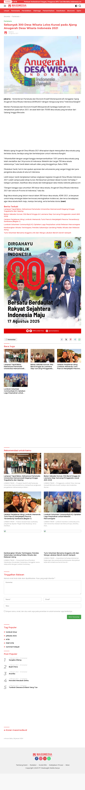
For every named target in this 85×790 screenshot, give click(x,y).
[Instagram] (40, 759)
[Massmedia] (17, 6)
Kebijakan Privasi (56, 765)
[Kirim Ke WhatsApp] (79, 339)
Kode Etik (43, 765)
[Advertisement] (42, 131)
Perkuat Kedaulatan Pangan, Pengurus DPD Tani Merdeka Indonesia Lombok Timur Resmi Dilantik (41, 2)
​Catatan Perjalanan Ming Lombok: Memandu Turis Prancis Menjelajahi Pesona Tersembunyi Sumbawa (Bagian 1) (41, 220)
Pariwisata (8, 21)
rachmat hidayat (12, 647)
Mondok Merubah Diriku (19, 681)
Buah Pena (13, 667)
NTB (7, 639)
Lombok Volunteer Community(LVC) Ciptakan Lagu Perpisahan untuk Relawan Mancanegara (42, 224)
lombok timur (11, 632)
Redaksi (33, 765)
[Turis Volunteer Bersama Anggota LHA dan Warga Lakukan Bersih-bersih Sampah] (62, 540)
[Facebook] (36, 759)
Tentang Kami (21, 765)
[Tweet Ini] (66, 339)
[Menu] (5, 6)
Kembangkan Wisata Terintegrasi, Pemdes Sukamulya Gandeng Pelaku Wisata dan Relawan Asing (42, 229)
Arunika (12, 674)
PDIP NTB (10, 643)
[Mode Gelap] (76, 6)
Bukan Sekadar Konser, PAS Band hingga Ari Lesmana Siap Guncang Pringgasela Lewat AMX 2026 (42, 215)
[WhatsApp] (49, 759)
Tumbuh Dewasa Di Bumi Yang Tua (23, 687)
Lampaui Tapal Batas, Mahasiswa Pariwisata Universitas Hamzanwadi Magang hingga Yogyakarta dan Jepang (39, 210)
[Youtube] (45, 759)
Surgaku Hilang (15, 660)
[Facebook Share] (61, 339)
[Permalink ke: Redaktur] (5, 32)
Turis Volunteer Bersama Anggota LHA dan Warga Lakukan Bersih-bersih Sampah (37, 233)
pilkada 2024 (11, 636)
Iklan (68, 765)
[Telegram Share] (75, 339)
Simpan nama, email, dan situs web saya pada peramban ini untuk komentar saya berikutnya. (39, 611)
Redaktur (11, 32)
